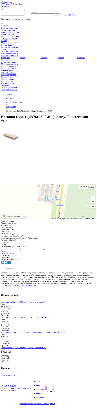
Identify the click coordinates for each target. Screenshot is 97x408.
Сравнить (5, 257)
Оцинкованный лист (9, 43)
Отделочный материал (10, 47)
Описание (10, 269)
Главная (9, 94)
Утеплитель (15, 36)
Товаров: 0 (7, 4)
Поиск (33, 12)
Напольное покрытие (10, 64)
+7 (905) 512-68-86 (68, 15)
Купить (4, 251)
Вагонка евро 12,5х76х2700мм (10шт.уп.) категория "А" (23, 302)
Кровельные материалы (6, 61)
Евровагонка (11, 107)
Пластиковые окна (8, 73)
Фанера (4, 32)
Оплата (39, 393)
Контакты (40, 397)
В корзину (5, 311)
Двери (3, 49)
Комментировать (8, 375)
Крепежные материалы (9, 57)
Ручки (15, 77)
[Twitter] (6, 262)
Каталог (9, 98)
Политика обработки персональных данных (37, 404)
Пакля (3, 68)
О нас (38, 385)
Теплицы (5, 85)
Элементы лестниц (9, 90)
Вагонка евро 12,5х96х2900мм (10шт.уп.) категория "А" (23, 348)
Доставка (40, 389)
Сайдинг (4, 79)
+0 (2, 4)
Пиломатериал (7, 70)
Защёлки (4, 51)
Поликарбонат (7, 77)
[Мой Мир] (9, 262)
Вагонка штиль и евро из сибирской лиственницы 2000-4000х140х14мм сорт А (33, 332)
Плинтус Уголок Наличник (8, 35)
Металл (14, 62)
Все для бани (6, 45)
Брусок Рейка (13, 32)
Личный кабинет (8, 6)
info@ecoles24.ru (24, 388)
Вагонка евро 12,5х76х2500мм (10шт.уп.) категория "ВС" (24, 317)
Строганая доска (8, 30)
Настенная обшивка (9, 66)
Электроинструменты (10, 28)
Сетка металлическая (7, 80)
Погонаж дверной (8, 75)
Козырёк (4, 56)
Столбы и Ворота (8, 83)
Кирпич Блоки (12, 53)
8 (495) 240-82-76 (29, 286)
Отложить (5, 255)
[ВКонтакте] (2, 262)
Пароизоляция (12, 68)
